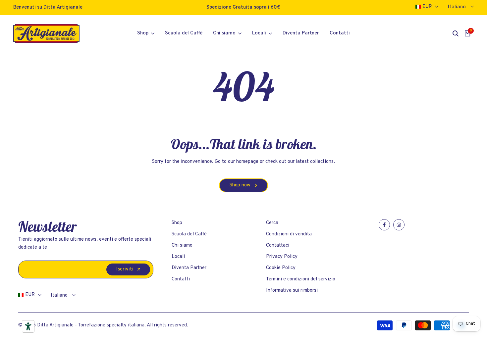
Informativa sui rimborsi (292, 290)
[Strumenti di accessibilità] (28, 326)
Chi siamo (182, 245)
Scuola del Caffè (189, 234)
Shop (177, 223)
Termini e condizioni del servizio (300, 279)
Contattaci (277, 245)
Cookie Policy (281, 268)
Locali (178, 257)
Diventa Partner (189, 268)
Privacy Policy (282, 257)
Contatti (181, 279)
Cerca (272, 223)
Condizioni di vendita (289, 234)
